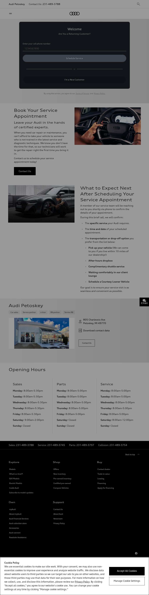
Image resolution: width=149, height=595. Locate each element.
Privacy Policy (82, 582)
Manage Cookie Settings (127, 581)
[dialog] (74, 576)
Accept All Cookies (127, 571)
